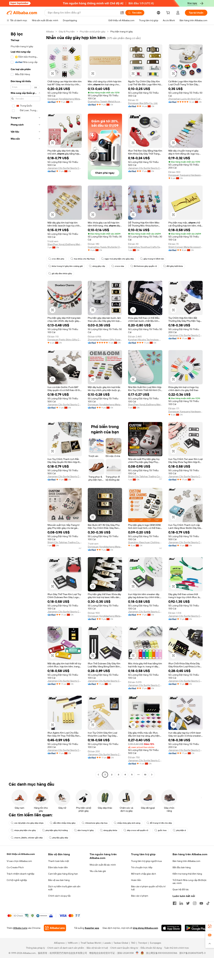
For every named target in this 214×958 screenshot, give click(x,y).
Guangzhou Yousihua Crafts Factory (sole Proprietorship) (145, 247)
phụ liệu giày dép (60, 838)
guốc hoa (162, 830)
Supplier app (92, 928)
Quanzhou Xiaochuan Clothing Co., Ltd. (145, 542)
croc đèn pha (58, 259)
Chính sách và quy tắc (59, 895)
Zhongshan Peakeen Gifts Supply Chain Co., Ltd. (105, 339)
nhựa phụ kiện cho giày (25, 830)
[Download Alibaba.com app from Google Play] (196, 928)
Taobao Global (121, 942)
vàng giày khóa (110, 830)
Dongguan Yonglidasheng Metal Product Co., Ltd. (64, 98)
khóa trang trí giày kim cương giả (67, 266)
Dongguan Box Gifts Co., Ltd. (143, 103)
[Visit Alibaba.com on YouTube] (201, 903)
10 (145, 774)
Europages (155, 942)
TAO (133, 942)
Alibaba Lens (20, 928)
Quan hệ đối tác (181, 889)
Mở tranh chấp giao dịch (143, 873)
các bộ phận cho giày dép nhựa (28, 823)
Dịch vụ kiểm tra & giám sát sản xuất (64, 888)
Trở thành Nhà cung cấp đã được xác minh (190, 881)
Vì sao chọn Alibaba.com (19, 861)
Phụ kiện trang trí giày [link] (121, 31)
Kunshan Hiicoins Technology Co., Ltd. (145, 339)
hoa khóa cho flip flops (84, 259)
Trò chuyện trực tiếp (141, 867)
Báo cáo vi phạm (139, 895)
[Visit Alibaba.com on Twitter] (188, 903)
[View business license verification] (137, 953)
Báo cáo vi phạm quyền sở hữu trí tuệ (148, 888)
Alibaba (50, 31)
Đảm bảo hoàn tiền (58, 867)
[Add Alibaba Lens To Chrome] (55, 928)
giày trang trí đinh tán (153, 259)
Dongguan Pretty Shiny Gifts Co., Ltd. (64, 339)
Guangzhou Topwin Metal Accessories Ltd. (105, 101)
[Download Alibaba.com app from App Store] (171, 928)
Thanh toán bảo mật (58, 861)
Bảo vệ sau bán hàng (59, 880)
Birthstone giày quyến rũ (145, 266)
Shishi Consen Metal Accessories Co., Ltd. (185, 247)
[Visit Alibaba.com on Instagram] (195, 903)
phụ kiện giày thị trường (56, 830)
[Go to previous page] (98, 775)
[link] (209, 926)
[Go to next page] (152, 775)
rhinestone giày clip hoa (96, 823)
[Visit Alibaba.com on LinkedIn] (181, 903)
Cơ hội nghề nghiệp (17, 880)
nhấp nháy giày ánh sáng (128, 823)
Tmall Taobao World (91, 942)
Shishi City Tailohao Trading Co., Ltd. (145, 476)
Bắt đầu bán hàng (182, 867)
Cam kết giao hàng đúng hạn (63, 873)
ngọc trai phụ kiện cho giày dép (119, 259)
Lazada (107, 942)
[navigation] (25, 403)
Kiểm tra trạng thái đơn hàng (187, 873)
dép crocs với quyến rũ (137, 830)
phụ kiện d (181, 830)
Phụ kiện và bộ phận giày (92, 31)
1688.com (73, 942)
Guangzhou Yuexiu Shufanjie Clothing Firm (105, 247)
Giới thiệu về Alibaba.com (21, 854)
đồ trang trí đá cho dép (161, 823)
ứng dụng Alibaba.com (145, 928)
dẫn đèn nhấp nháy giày (64, 823)
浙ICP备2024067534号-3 (192, 953)
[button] (122, 13)
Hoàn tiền (136, 880)
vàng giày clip (98, 266)
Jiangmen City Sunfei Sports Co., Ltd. (64, 168)
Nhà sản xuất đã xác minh (103, 864)
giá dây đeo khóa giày (62, 273)
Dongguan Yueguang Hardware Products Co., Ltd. (185, 175)
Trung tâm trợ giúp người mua (146, 861)
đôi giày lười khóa (175, 266)
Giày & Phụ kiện (67, 31)
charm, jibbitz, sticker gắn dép (28, 838)
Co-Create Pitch (15, 867)
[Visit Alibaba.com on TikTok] (208, 903)
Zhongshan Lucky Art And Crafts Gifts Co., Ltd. (185, 98)
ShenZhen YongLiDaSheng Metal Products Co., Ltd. (64, 244)
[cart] (168, 13)
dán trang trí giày (85, 830)
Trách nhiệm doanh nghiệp (20, 873)
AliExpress (59, 942)
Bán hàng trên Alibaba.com (186, 861)
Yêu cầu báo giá (98, 871)
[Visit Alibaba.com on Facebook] (175, 903)
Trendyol (142, 942)
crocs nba (119, 266)
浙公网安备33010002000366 (161, 953)
